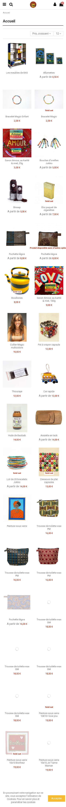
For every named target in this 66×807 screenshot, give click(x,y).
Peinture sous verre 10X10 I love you (49, 715)
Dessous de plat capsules (49, 481)
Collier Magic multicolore (17, 346)
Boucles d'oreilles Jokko (49, 162)
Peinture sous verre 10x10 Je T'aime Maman (49, 763)
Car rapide (48, 391)
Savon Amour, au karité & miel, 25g (17, 162)
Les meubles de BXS (17, 72)
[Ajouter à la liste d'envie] (14, 68)
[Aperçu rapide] (19, 68)
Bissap (17, 207)
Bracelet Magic (49, 116)
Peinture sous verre (17, 526)
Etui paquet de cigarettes (49, 209)
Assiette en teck (49, 435)
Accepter (56, 798)
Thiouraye (17, 391)
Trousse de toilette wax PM (49, 527)
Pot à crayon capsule (49, 344)
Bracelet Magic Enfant (17, 116)
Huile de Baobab (17, 435)
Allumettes (49, 72)
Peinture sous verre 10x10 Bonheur (17, 761)
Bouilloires (17, 298)
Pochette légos (17, 254)
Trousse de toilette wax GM (49, 621)
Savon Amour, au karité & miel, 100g (49, 299)
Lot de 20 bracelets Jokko (17, 481)
